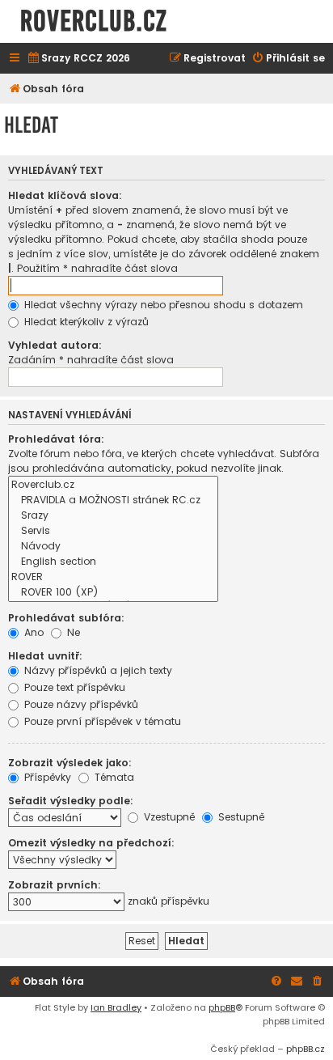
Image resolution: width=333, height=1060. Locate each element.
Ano (32, 632)
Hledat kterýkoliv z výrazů (85, 322)
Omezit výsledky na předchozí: (91, 843)
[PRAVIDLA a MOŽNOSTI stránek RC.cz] (113, 500)
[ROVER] (113, 577)
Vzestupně (168, 817)
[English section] (113, 562)
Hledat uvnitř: (45, 656)
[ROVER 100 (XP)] (113, 592)
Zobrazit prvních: (54, 885)
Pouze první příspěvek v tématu (101, 721)
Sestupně (239, 817)
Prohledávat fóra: (56, 439)
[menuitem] (78, 59)
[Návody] (113, 546)
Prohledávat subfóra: (66, 618)
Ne (72, 632)
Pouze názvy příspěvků (79, 704)
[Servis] (113, 531)
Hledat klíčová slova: (65, 195)
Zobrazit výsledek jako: (70, 763)
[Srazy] (113, 516)
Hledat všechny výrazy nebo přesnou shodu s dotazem (162, 305)
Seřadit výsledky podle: (70, 801)
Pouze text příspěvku (73, 687)
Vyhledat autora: (55, 345)
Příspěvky (46, 777)
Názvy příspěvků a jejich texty (96, 670)
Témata (112, 777)
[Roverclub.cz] (113, 485)
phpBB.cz (305, 1048)
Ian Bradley (116, 1007)
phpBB (222, 1007)
